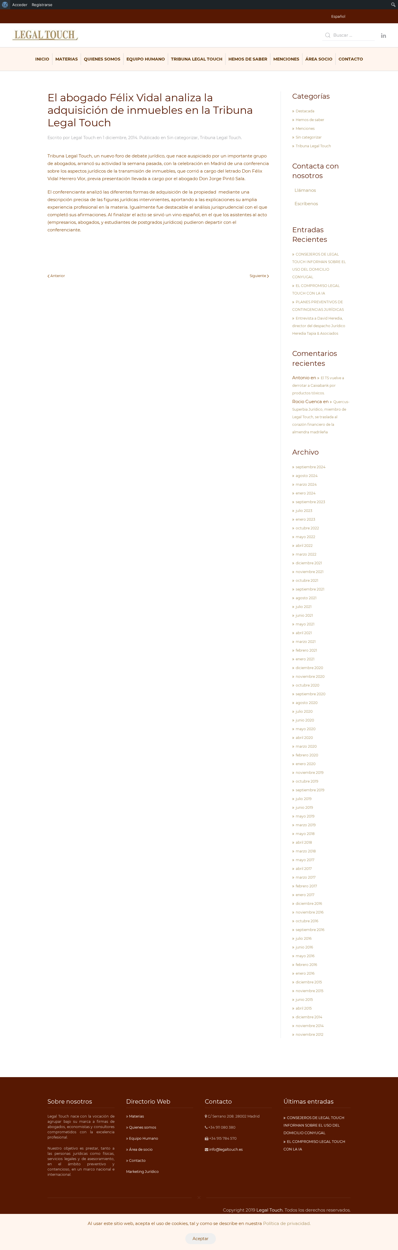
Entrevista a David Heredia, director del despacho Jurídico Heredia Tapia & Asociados (318, 326)
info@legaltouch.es (226, 1149)
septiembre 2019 (310, 790)
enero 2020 (306, 764)
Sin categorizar (182, 137)
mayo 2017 (305, 860)
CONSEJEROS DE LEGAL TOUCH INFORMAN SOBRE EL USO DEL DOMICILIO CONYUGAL (313, 1125)
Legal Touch (83, 137)
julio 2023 (304, 510)
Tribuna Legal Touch (196, 59)
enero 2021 (305, 659)
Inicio (42, 59)
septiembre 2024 (310, 467)
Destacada (305, 111)
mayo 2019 (305, 816)
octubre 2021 (307, 580)
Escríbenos (306, 203)
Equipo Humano (145, 59)
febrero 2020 (307, 755)
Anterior (57, 276)
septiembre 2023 (310, 502)
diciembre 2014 (309, 1017)
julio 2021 (303, 606)
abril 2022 (304, 545)
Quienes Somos (102, 59)
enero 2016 (305, 973)
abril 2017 (304, 868)
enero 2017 (305, 895)
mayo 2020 (306, 729)
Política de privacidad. (287, 1223)
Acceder (19, 4)
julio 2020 (304, 711)
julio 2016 (303, 938)
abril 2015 (304, 1008)
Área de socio (140, 1149)
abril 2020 (304, 737)
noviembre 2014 (310, 1026)
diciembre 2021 (309, 563)
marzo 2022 (306, 554)
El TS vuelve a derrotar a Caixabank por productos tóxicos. (318, 385)
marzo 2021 (306, 641)
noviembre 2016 (309, 912)
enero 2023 (305, 519)
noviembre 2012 (309, 1034)
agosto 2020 (307, 703)
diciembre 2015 (309, 982)
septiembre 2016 (310, 930)
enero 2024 (306, 493)
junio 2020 (305, 720)
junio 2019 (304, 807)
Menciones (286, 59)
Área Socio (318, 59)
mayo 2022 (305, 537)
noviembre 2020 (310, 676)
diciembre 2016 (309, 903)
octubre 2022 (307, 528)
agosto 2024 (307, 476)
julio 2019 (303, 799)
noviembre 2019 (309, 772)
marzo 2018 (306, 851)
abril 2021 (304, 633)
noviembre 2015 (309, 991)
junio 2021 (304, 615)
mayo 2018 (305, 833)
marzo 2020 (306, 746)
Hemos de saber (247, 59)
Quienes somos (142, 1127)
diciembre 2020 (309, 668)
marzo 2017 (306, 877)
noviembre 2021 (309, 572)
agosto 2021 (306, 598)
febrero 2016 (306, 964)
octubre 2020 (307, 685)
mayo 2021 (305, 624)
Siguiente (258, 276)
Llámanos (305, 190)
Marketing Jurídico (142, 1171)
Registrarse (42, 4)
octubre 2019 (307, 781)
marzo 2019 (306, 825)
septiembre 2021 (310, 589)
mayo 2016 (305, 956)
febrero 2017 (306, 886)
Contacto (351, 59)
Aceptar (201, 1238)
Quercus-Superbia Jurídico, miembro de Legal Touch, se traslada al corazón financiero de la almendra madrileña (321, 417)
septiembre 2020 (310, 694)
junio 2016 (304, 947)
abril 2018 (304, 842)
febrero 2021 (306, 650)
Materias (66, 59)
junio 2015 (304, 999)
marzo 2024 (306, 484)
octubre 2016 (307, 921)
